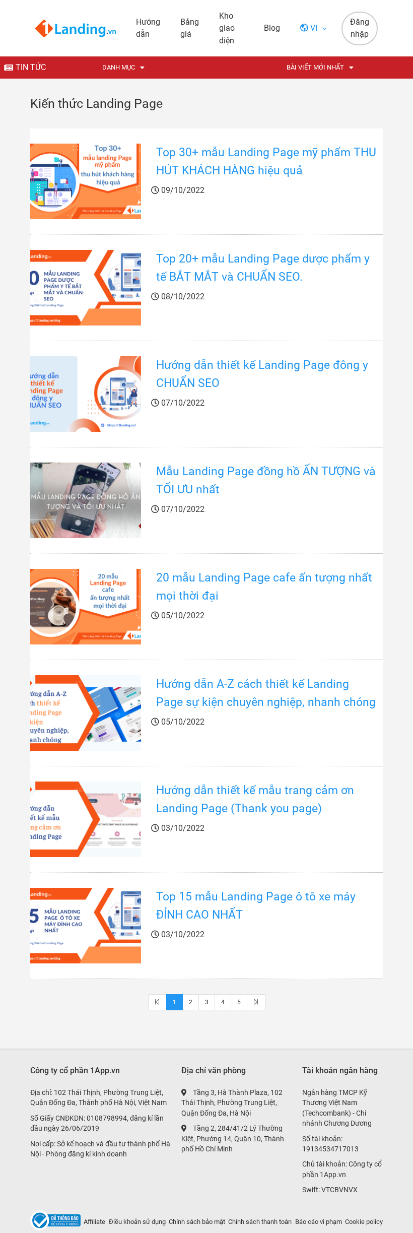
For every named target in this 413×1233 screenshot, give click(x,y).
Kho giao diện (227, 28)
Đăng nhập (359, 28)
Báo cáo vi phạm (318, 1221)
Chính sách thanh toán (260, 1221)
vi (313, 28)
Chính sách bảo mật (197, 1221)
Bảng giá (189, 28)
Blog (272, 28)
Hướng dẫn (148, 28)
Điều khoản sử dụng (137, 1221)
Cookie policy (364, 1221)
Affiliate (94, 1221)
